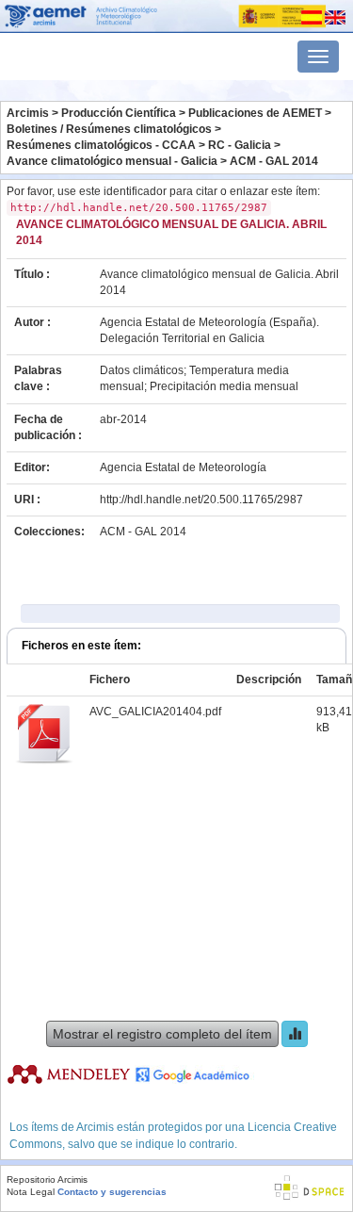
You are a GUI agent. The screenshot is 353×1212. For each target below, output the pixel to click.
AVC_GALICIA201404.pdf (155, 711)
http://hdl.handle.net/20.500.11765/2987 (201, 499)
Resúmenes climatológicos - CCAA (101, 145)
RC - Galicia (239, 145)
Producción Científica (118, 113)
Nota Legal (31, 1192)
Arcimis (28, 113)
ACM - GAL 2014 (274, 161)
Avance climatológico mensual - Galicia (112, 161)
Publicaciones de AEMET (255, 113)
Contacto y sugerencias (112, 1192)
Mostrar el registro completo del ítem (162, 1033)
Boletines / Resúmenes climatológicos (109, 129)
